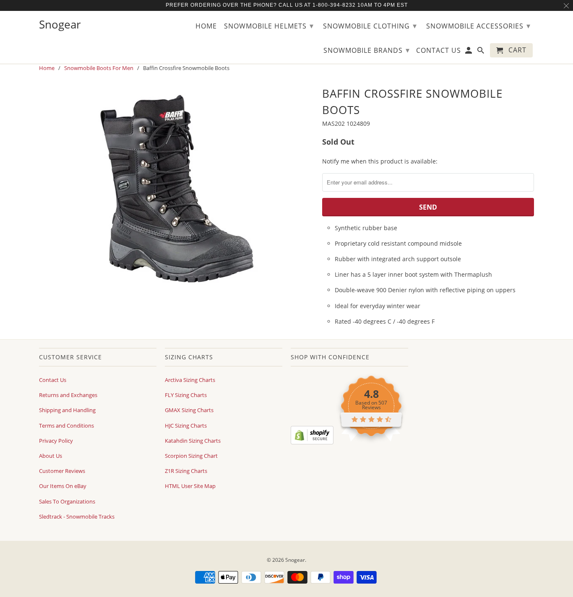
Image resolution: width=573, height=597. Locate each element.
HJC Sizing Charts (186, 425)
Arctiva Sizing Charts (190, 380)
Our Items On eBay (62, 486)
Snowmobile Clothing (370, 26)
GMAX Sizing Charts (189, 410)
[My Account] (469, 52)
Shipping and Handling (67, 410)
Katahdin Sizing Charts (193, 440)
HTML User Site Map (190, 486)
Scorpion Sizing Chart (191, 455)
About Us (50, 455)
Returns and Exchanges (68, 395)
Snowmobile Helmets (269, 26)
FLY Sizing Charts (186, 395)
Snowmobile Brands (366, 50)
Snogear (295, 559)
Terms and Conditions (66, 425)
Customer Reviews (62, 471)
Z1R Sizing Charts (186, 471)
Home (206, 26)
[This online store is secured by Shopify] (312, 442)
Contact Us (52, 380)
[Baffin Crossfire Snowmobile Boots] (176, 188)
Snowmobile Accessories (478, 26)
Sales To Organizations (67, 501)
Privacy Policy (56, 440)
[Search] (481, 52)
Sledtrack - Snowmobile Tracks (77, 516)
